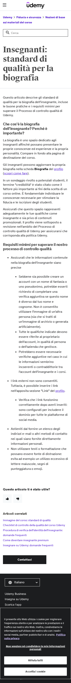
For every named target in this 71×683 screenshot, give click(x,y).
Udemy (7, 17)
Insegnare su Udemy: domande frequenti (28, 545)
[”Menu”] (5, 5)
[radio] (7, 498)
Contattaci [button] (25, 559)
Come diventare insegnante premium (26, 540)
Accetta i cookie (35, 671)
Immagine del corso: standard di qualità (26, 520)
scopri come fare (16, 173)
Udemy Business (15, 593)
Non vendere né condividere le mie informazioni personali (35, 648)
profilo (58, 169)
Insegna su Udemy (17, 599)
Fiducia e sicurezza (28, 17)
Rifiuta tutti (35, 660)
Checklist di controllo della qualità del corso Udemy (34, 525)
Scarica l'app (13, 604)
